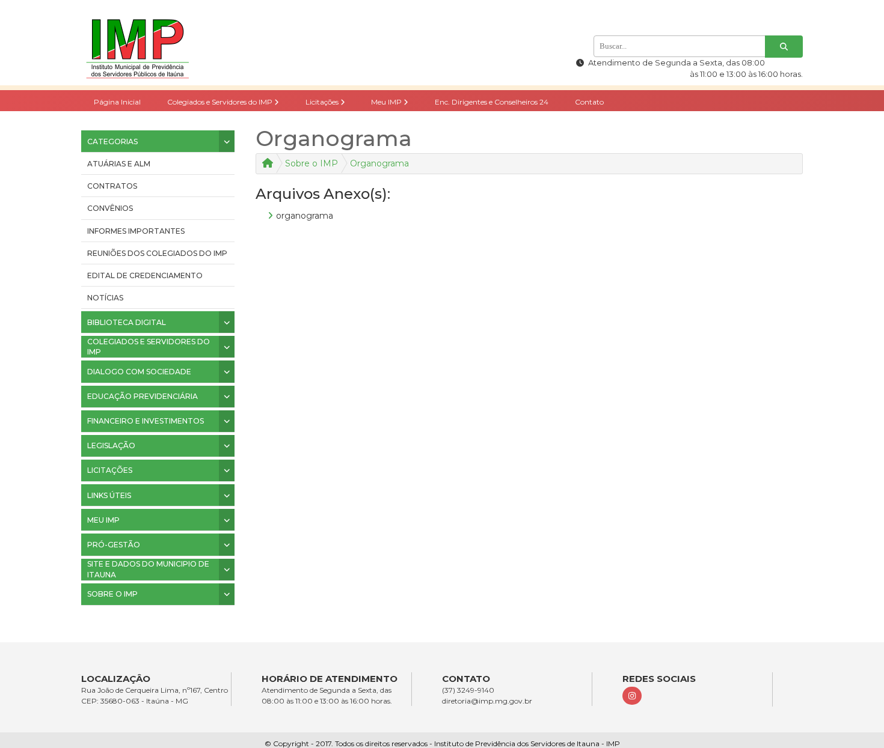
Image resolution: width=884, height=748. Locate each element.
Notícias (105, 297)
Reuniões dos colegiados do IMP (157, 253)
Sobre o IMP (311, 163)
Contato (589, 101)
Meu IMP (387, 101)
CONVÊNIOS (110, 208)
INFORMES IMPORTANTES (136, 231)
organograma (304, 215)
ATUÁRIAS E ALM (118, 163)
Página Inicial (117, 101)
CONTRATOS (112, 185)
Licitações (322, 101)
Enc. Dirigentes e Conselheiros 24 (491, 101)
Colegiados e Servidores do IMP (220, 101)
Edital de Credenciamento (145, 275)
